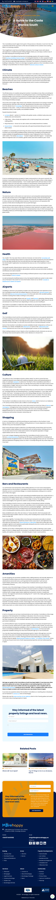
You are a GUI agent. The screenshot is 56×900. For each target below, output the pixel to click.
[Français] (43, 1)
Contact (41, 874)
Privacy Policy (32, 728)
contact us (16, 693)
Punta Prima (8, 126)
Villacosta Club (43, 865)
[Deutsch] (45, 1)
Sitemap (41, 880)
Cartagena (5, 407)
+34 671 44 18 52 (8, 1)
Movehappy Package (27, 876)
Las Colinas (42, 856)
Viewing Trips (7, 854)
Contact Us (25, 871)
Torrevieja (19, 106)
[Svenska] (53, 1)
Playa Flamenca (24, 522)
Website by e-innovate (28, 897)
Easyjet (28, 298)
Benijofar (16, 382)
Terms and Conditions (20, 728)
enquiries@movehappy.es (21, 1)
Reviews (41, 871)
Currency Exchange (9, 878)
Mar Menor (20, 136)
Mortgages (7, 874)
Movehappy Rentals (9, 883)
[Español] (50, 1)
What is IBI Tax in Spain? (10, 771)
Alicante (24, 854)
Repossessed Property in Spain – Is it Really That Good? (33, 638)
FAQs (5, 860)
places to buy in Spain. (37, 64)
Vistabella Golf (43, 863)
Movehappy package (8, 687)
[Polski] (48, 1)
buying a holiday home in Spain (15, 58)
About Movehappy (27, 874)
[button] (52, 896)
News (23, 878)
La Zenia (7, 115)
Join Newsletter (28, 734)
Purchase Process (9, 856)
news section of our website (22, 696)
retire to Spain (16, 275)
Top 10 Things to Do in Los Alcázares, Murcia (40, 772)
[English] (35, 1)
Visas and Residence (10, 858)
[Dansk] (38, 1)
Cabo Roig (33, 522)
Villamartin (26, 326)
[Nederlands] (40, 1)
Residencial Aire (43, 858)
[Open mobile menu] (52, 6)
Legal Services (8, 876)
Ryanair (36, 298)
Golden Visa (7, 880)
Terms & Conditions (44, 878)
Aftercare (6, 871)
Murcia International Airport (18, 294)
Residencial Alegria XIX (45, 860)
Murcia (48, 405)
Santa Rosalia (43, 854)
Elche (34, 401)
